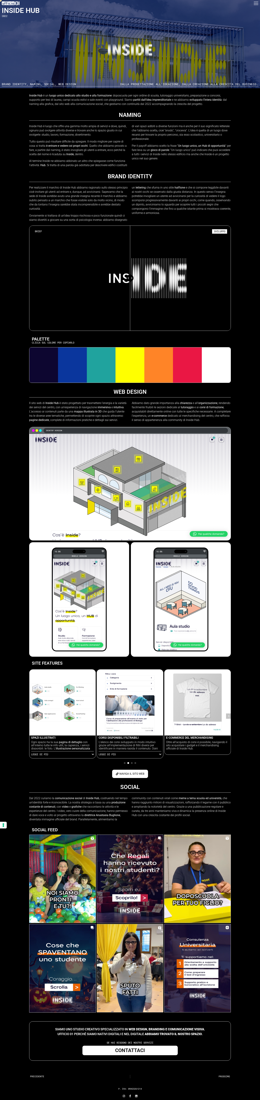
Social (49, 84)
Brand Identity (14, 84)
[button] (256, 4)
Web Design (67, 84)
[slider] (130, 278)
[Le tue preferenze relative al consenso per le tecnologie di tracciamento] (3, 825)
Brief (38, 231)
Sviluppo (219, 231)
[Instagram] (124, 1096)
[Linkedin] (136, 1096)
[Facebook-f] (130, 1096)
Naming (35, 84)
